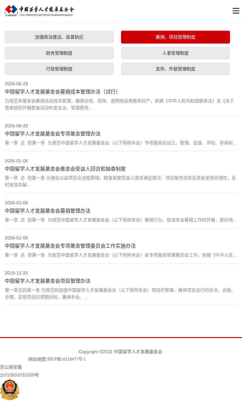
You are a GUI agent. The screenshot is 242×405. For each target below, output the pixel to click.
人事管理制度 (175, 53)
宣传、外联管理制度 (175, 68)
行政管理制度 (59, 68)
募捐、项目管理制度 (175, 36)
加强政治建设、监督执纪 (59, 36)
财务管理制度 (59, 53)
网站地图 (37, 359)
